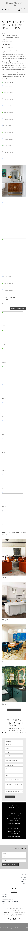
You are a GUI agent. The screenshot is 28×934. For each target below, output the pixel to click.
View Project (9, 41)
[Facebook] (12, 919)
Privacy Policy (2, 927)
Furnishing (16, 37)
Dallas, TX (6, 19)
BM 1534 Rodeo (14, 46)
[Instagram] (10, 919)
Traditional (14, 35)
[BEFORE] (12, 312)
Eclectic (7, 35)
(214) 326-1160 (10, 908)
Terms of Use (14, 927)
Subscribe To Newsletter (10, 864)
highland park (9, 914)
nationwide (14, 915)
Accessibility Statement (16, 928)
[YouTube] (19, 919)
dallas (13, 912)
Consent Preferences (21, 927)
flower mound (18, 914)
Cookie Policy (8, 927)
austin (24, 914)
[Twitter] (17, 919)
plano (3, 914)
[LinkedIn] (14, 919)
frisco (17, 912)
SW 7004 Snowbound (13, 48)
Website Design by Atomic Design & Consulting (19, 925)
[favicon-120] (14, 886)
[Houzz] (8, 919)
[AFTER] (12, 330)
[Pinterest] (15, 919)
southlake (22, 912)
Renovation (8, 37)
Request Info (9, 797)
